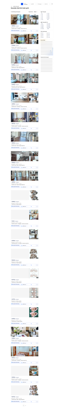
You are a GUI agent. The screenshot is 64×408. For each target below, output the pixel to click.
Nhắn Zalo (24, 30)
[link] (16, 6)
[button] (22, 4)
